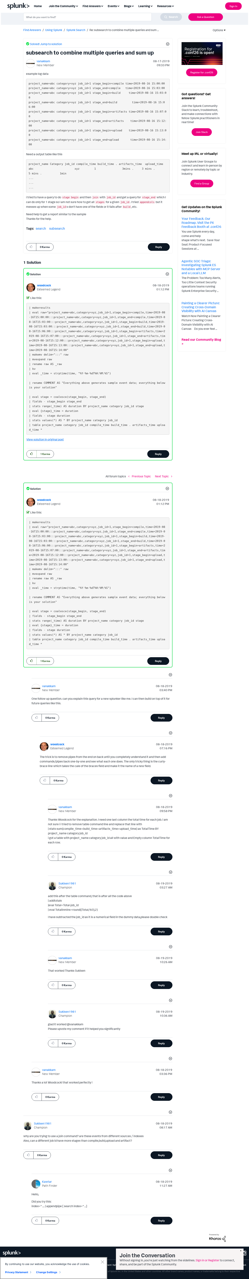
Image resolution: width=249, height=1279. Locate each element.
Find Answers (32, 30)
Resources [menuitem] (164, 6)
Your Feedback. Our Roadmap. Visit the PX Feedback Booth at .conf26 (201, 222)
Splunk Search (75, 30)
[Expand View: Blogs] (133, 5)
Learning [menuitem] (144, 6)
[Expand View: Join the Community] (77, 5)
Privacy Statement (16, 1272)
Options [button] (217, 30)
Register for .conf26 (201, 72)
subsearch (57, 228)
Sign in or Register (207, 1260)
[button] (167, 44)
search (41, 228)
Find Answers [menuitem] (92, 6)
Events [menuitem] (112, 6)
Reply (158, 246)
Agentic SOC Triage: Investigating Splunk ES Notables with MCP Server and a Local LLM (201, 267)
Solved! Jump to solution (46, 44)
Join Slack (202, 132)
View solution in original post (45, 439)
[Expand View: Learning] (151, 5)
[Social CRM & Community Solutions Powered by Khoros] (217, 1237)
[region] (53, 1268)
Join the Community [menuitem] (62, 6)
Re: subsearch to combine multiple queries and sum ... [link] (124, 30)
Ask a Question (205, 16)
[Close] (102, 1262)
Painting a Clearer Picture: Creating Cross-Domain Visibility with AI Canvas (201, 307)
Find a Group (201, 183)
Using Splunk (53, 30)
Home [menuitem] (38, 6)
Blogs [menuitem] (127, 6)
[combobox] (102, 17)
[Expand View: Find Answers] (102, 5)
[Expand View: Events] (118, 5)
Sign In (233, 6)
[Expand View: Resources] (173, 5)
